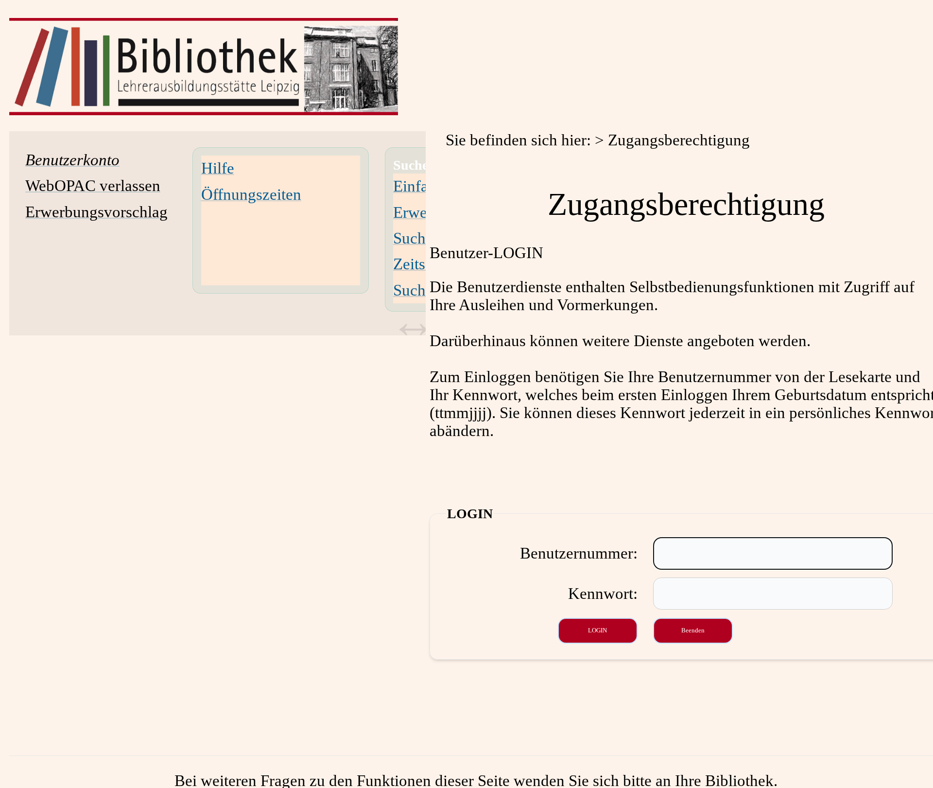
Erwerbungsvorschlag (96, 212)
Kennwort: (603, 593)
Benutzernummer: (579, 553)
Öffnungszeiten (251, 194)
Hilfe (217, 168)
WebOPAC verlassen (92, 185)
